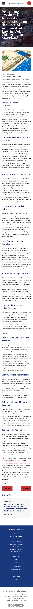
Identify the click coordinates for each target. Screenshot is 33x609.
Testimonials (16, 576)
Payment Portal (16, 573)
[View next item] (9, 521)
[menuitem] (8, 601)
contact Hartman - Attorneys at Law (19, 463)
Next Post (26, 488)
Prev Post (7, 488)
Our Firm (16, 563)
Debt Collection (15, 483)
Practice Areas (16, 566)
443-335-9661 (16, 536)
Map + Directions (16, 551)
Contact (16, 580)
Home (16, 559)
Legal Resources (16, 569)
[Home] (16, 3)
